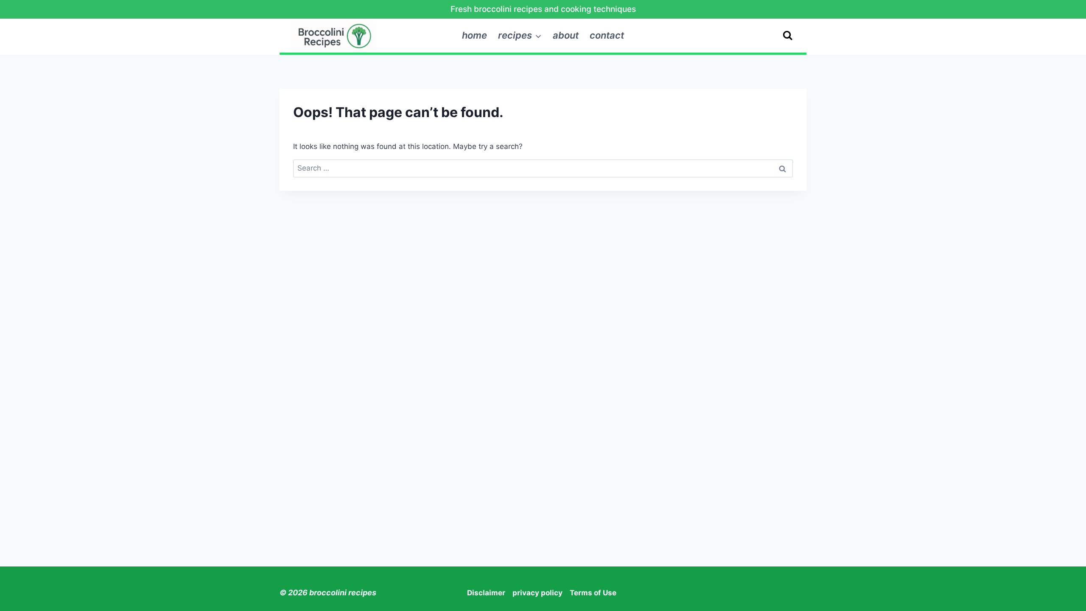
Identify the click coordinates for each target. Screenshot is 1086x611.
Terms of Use (593, 593)
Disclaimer (486, 593)
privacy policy (537, 593)
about (566, 35)
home (474, 35)
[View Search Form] (787, 35)
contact (607, 35)
